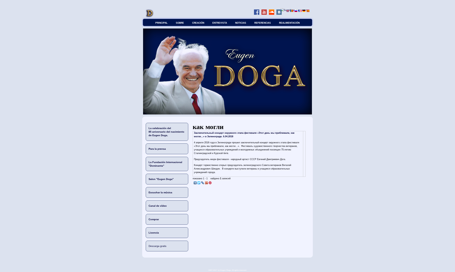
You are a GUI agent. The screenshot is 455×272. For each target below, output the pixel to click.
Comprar (154, 219)
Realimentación (289, 23)
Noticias (240, 23)
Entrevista (219, 23)
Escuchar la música (160, 192)
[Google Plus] (206, 183)
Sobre (180, 23)
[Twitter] (199, 183)
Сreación (198, 23)
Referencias (262, 23)
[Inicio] (150, 17)
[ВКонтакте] (195, 183)
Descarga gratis (157, 246)
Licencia (154, 232)
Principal (161, 23)
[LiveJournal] (203, 183)
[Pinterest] (210, 183)
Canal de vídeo (158, 205)
